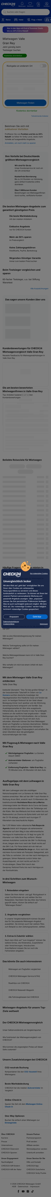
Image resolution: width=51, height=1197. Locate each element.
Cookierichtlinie (8, 624)
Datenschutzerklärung (11, 622)
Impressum (44, 624)
